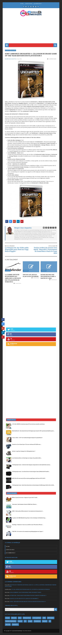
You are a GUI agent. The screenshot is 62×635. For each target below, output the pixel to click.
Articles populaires (11, 493)
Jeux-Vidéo (13, 50)
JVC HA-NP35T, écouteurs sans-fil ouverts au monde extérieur (28, 424)
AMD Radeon (50, 617)
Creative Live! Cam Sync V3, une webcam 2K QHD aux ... (26, 444)
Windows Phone (26, 617)
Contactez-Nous (28, 3)
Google (30, 621)
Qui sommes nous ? (38, 3)
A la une (7, 617)
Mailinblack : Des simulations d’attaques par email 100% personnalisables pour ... (33, 430)
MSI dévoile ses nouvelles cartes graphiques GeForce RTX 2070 (28, 478)
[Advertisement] (31, 32)
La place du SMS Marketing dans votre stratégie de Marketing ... (29, 518)
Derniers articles (11, 419)
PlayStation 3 (15, 624)
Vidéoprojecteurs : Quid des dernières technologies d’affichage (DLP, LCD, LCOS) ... (33, 485)
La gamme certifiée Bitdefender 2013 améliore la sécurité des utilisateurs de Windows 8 (13, 278)
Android (20, 621)
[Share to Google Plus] (14, 222)
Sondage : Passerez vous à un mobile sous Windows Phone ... (27, 524)
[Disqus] (31, 305)
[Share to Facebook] (6, 222)
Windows (45, 621)
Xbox (20, 617)
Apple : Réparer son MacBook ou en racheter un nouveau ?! (28, 601)
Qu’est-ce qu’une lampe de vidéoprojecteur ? (23, 451)
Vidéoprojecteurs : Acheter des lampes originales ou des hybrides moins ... (31, 464)
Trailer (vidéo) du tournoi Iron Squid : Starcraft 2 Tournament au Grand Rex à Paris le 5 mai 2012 (45, 250)
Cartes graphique (37, 617)
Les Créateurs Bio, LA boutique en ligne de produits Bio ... (27, 458)
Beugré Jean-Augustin (10, 59)
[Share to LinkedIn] (18, 222)
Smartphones (37, 621)
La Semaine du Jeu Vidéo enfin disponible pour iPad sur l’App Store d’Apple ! (17, 249)
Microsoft (14, 617)
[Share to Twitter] (10, 222)
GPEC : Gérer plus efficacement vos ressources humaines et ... (27, 511)
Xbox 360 (8, 624)
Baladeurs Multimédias (11, 621)
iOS (25, 621)
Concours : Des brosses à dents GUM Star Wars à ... (24, 504)
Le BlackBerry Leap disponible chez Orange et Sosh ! (25, 592)
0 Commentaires (52, 59)
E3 (49, 621)
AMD (44, 617)
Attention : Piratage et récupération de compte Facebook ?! (28, 595)
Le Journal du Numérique (17, 630)
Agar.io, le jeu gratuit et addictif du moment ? (24, 598)
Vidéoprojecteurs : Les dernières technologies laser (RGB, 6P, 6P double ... (31, 471)
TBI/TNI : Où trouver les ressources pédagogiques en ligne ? (27, 531)
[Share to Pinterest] (21, 222)
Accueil (22, 3)
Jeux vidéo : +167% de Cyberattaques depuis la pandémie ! (27, 437)
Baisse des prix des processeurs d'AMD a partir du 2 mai (48, 276)
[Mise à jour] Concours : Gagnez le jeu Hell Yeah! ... (25, 497)
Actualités (7, 50)
